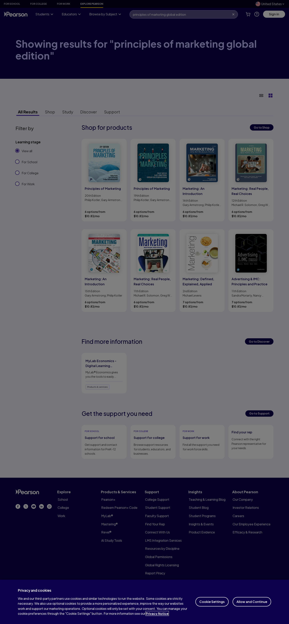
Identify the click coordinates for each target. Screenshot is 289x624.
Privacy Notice (157, 613)
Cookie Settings (212, 602)
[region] (144, 602)
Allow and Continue (252, 602)
